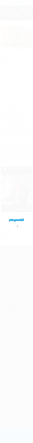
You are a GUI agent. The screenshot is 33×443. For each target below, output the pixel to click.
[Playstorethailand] (16, 220)
